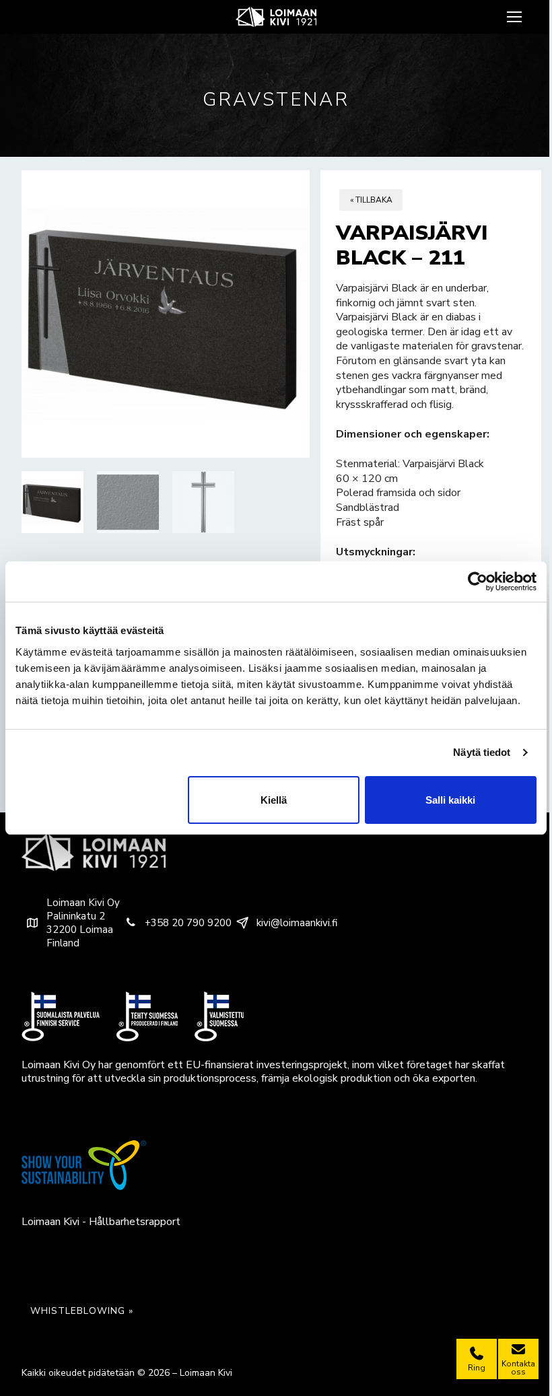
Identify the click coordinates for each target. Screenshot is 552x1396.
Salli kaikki (450, 800)
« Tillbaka (371, 200)
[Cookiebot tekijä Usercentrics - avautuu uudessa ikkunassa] (478, 581)
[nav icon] (516, 17)
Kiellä (274, 800)
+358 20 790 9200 (188, 923)
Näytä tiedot (481, 752)
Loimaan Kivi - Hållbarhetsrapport (101, 1221)
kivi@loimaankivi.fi (296, 923)
